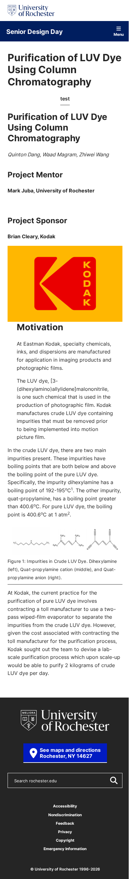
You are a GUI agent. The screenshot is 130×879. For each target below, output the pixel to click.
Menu (119, 34)
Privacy (65, 831)
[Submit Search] (113, 780)
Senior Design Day (34, 31)
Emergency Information (65, 848)
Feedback (65, 823)
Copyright (65, 840)
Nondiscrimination (65, 814)
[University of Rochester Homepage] (31, 10)
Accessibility (65, 806)
